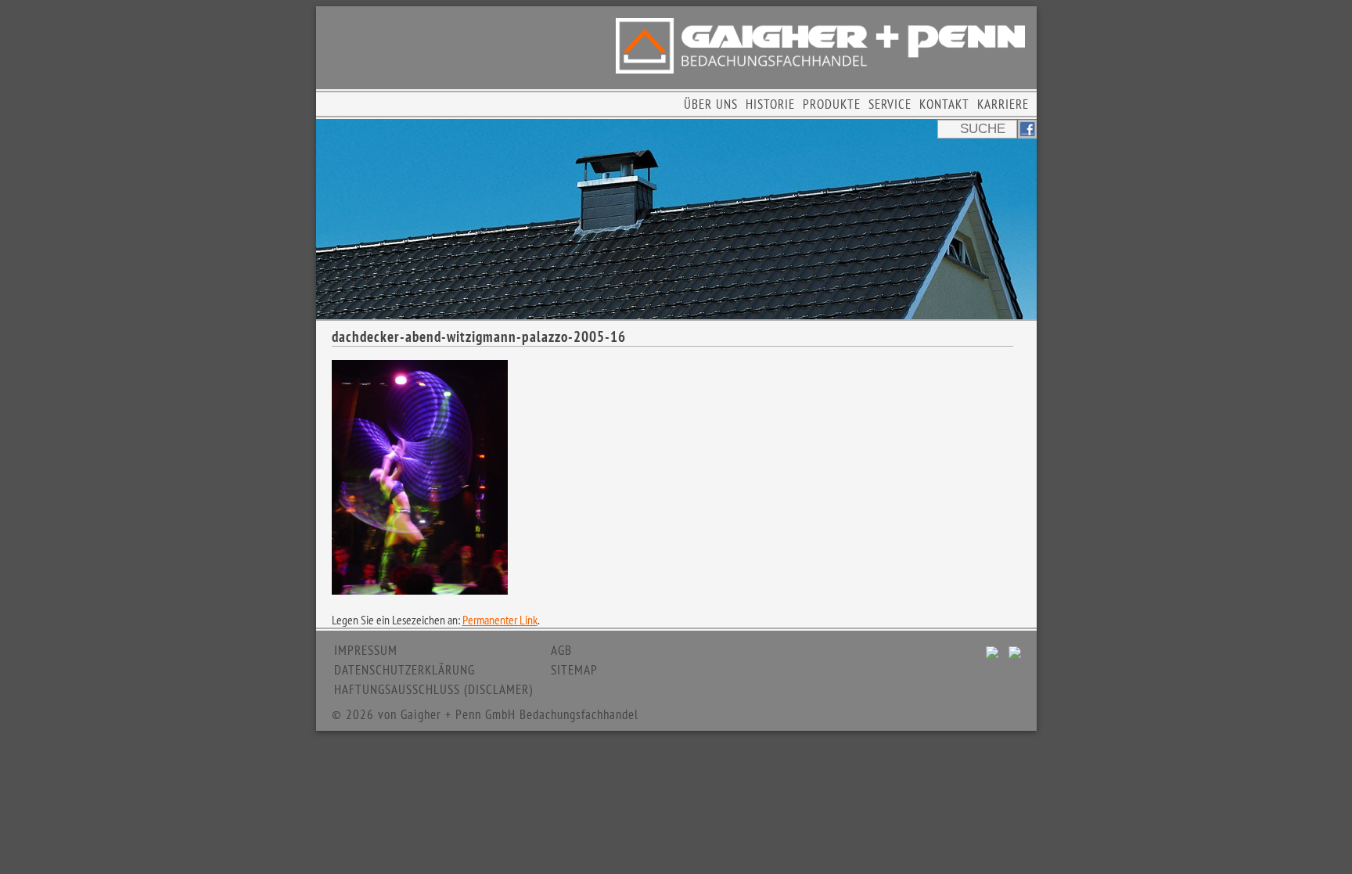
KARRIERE (1003, 104)
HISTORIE (770, 104)
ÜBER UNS (711, 104)
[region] (676, 219)
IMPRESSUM (365, 650)
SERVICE (890, 104)
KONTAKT (944, 104)
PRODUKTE (832, 104)
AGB (561, 650)
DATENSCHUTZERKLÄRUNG (404, 669)
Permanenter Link (500, 620)
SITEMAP (574, 669)
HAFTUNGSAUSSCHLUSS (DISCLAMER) (433, 689)
